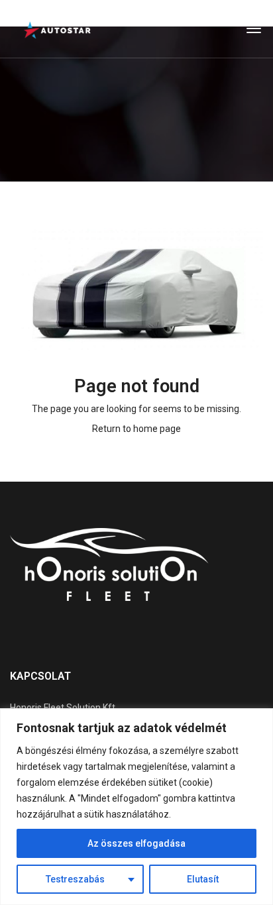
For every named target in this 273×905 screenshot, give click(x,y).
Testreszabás (75, 879)
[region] (136, 806)
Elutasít (203, 879)
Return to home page (136, 428)
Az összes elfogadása (136, 843)
